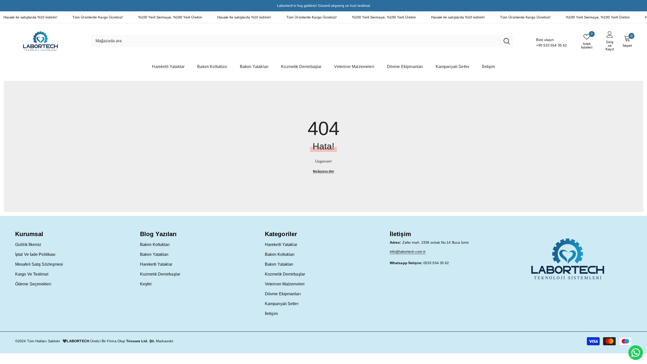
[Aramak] (302, 41)
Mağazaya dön (323, 171)
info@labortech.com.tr (408, 251)
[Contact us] (635, 352)
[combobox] (295, 41)
